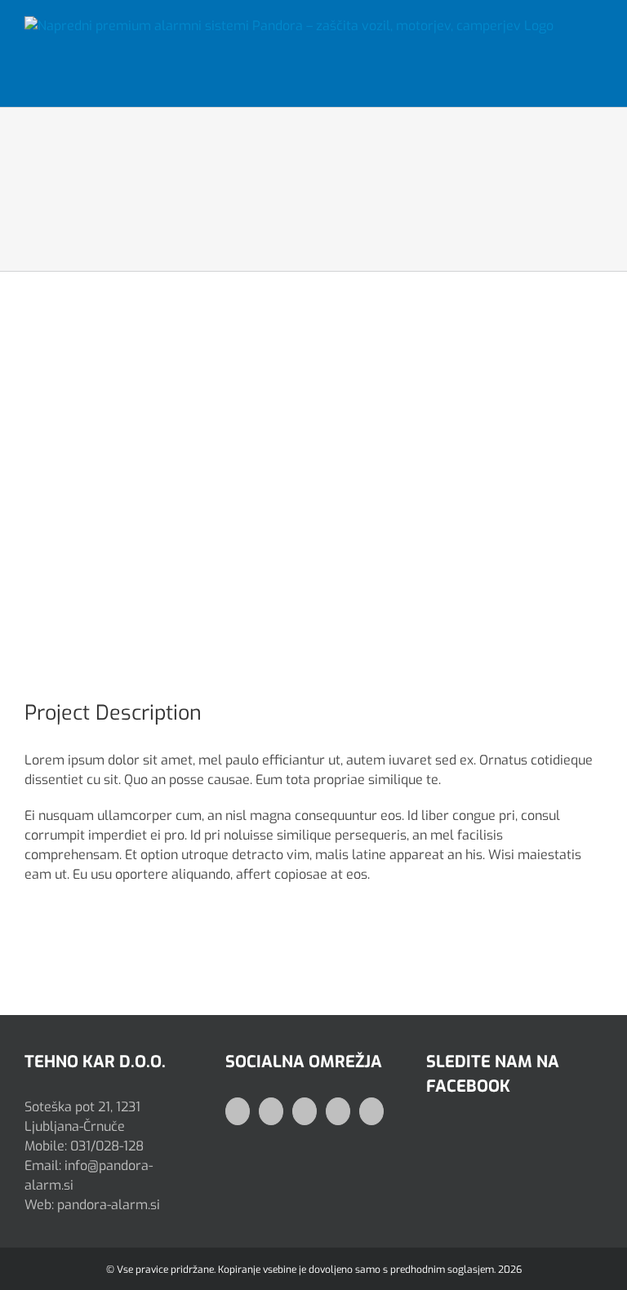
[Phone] (371, 1111)
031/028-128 (107, 1146)
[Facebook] (237, 1111)
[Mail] (338, 1111)
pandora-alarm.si (108, 1204)
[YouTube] (304, 1111)
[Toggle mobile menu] (596, 35)
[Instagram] (271, 1111)
